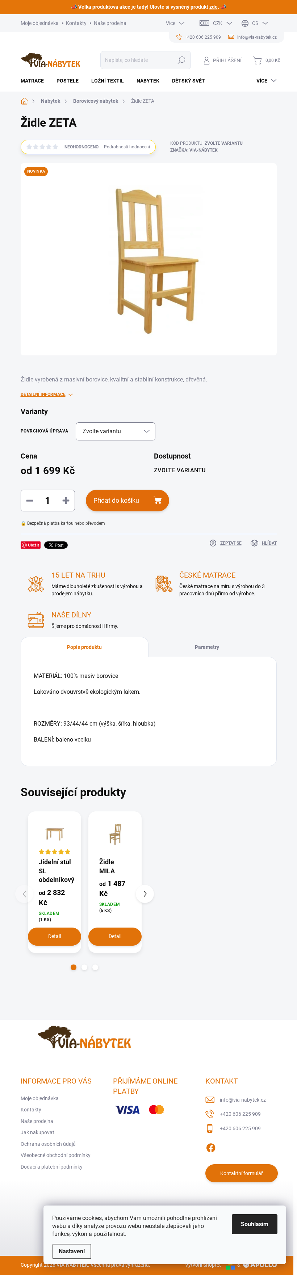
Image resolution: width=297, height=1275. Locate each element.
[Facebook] (210, 1146)
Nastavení (72, 1251)
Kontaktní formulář (241, 1173)
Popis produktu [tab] (84, 647)
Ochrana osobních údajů (48, 1144)
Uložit (33, 545)
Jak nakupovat (37, 1132)
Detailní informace (43, 394)
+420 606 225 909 (240, 1114)
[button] (73, 967)
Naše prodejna (110, 23)
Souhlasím (254, 1224)
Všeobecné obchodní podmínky (56, 1155)
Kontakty (76, 23)
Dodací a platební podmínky (52, 1167)
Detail (54, 936)
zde (213, 7)
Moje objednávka (40, 23)
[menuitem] (35, 81)
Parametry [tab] (207, 647)
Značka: (194, 150)
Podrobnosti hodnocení (127, 146)
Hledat (181, 60)
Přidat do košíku (116, 500)
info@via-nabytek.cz (243, 1100)
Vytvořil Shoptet (203, 1265)
